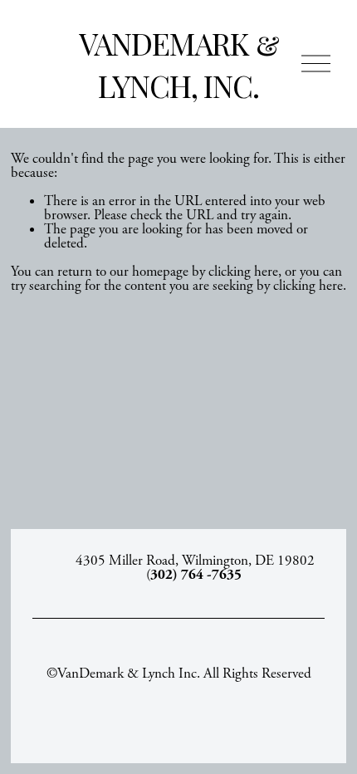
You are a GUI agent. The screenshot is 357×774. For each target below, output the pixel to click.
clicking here (243, 271)
